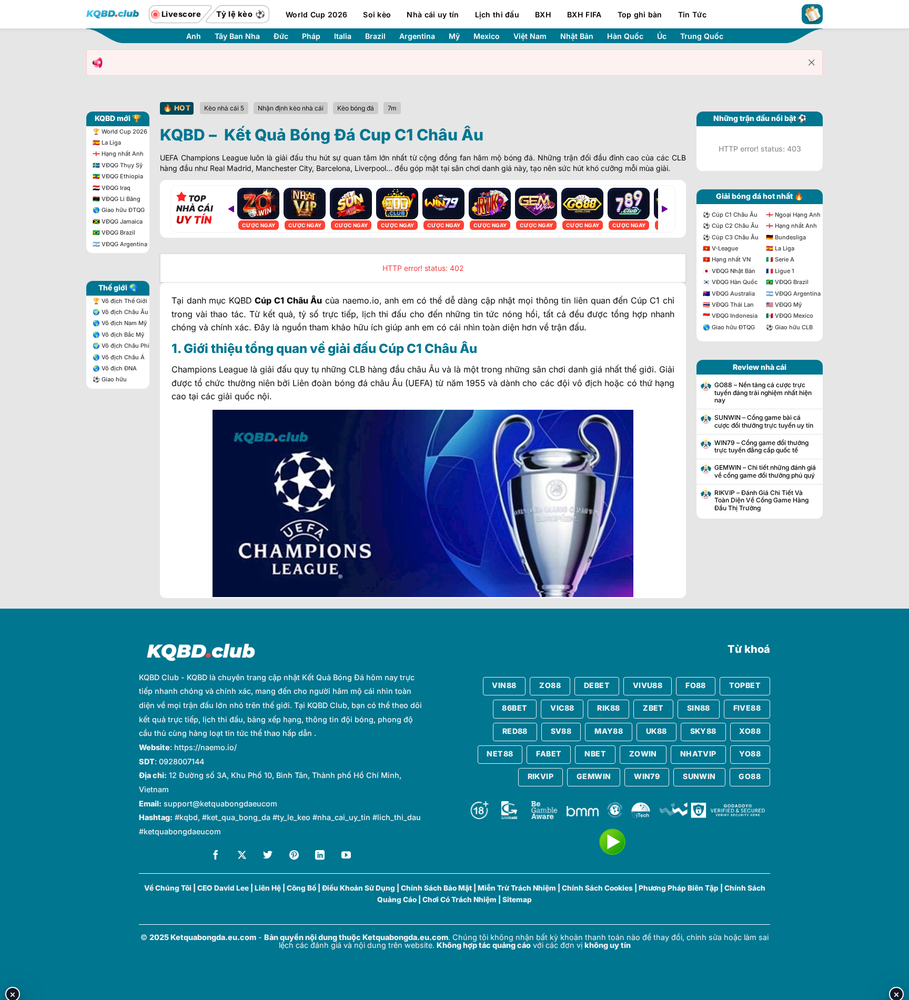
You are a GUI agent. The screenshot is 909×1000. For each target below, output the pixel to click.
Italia (342, 36)
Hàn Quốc (625, 36)
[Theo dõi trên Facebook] (215, 856)
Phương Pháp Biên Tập (679, 888)
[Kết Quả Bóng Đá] (112, 14)
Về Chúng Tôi (167, 888)
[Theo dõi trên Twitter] (267, 856)
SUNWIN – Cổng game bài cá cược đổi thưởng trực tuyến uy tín (763, 421)
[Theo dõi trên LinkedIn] (320, 856)
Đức (281, 36)
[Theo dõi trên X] (242, 856)
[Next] (664, 209)
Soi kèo (377, 14)
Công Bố (301, 888)
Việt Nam (530, 36)
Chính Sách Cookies (597, 888)
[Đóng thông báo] (811, 62)
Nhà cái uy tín (433, 14)
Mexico (486, 36)
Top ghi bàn (640, 14)
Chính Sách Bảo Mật (436, 888)
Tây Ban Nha (237, 36)
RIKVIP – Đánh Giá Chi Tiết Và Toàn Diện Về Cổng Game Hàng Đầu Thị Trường (761, 500)
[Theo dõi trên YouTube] (346, 856)
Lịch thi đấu (497, 14)
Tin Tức (692, 14)
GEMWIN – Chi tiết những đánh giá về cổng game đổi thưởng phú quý (765, 471)
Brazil (375, 36)
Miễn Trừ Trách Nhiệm (517, 888)
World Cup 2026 (316, 14)
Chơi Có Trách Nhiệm (459, 899)
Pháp (311, 36)
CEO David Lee (223, 888)
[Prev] (231, 209)
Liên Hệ (268, 888)
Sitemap (517, 899)
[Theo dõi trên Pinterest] (294, 856)
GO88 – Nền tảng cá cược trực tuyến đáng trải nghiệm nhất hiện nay (763, 392)
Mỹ (454, 36)
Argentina (417, 36)
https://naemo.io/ (205, 747)
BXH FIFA (584, 14)
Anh (193, 36)
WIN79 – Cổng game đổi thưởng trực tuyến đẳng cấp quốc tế (761, 446)
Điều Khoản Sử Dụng (358, 888)
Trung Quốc (701, 36)
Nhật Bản (576, 36)
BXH (543, 14)
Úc (661, 36)
